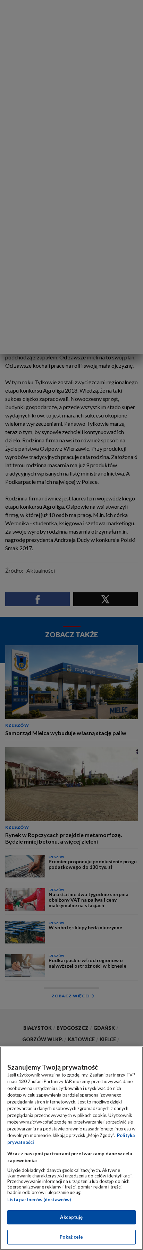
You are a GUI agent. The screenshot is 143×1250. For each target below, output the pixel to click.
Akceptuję (71, 1217)
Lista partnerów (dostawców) (39, 1199)
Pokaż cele (71, 1237)
